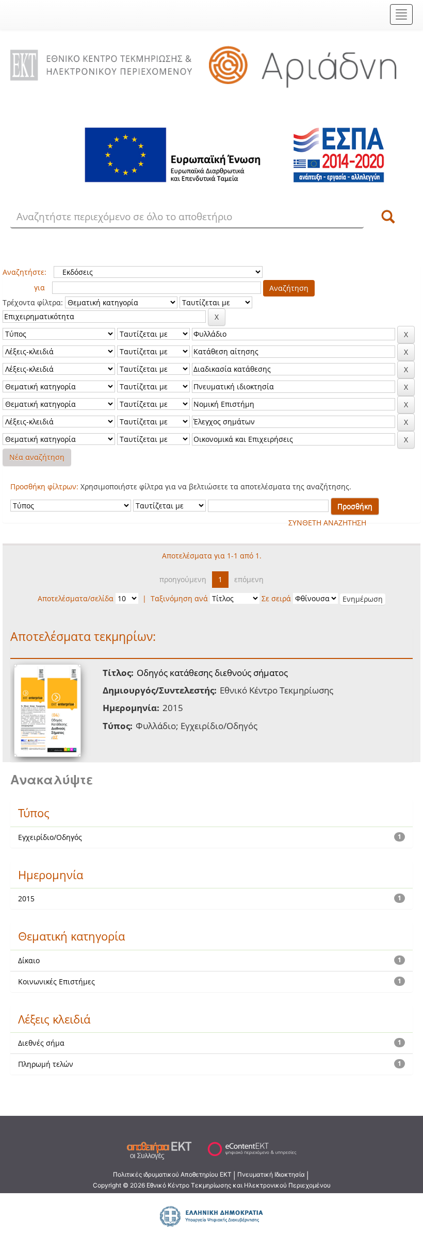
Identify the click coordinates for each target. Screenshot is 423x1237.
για (39, 287)
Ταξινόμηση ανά (179, 598)
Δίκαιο (29, 960)
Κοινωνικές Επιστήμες (56, 981)
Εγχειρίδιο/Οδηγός (50, 837)
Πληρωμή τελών (45, 1064)
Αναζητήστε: (24, 272)
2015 (26, 898)
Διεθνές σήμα (41, 1043)
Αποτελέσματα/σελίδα (75, 598)
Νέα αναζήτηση (36, 457)
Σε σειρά (276, 598)
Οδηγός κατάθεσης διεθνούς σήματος (212, 673)
